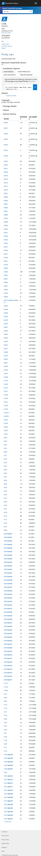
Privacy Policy (5, 839)
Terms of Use (5, 836)
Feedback (4, 847)
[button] (2, 68)
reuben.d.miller (11, 96)
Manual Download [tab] (26, 75)
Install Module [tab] (8, 72)
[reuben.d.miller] (3, 96)
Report (3, 48)
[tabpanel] (20, 84)
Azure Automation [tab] (10, 75)
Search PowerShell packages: (12, 8)
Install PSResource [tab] (24, 72)
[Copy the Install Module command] (35, 87)
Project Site (5, 44)
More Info (31, 81)
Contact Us (4, 832)
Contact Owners (6, 46)
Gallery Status (5, 843)
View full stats (6, 33)
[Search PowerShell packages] (31, 11)
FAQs (2, 851)
